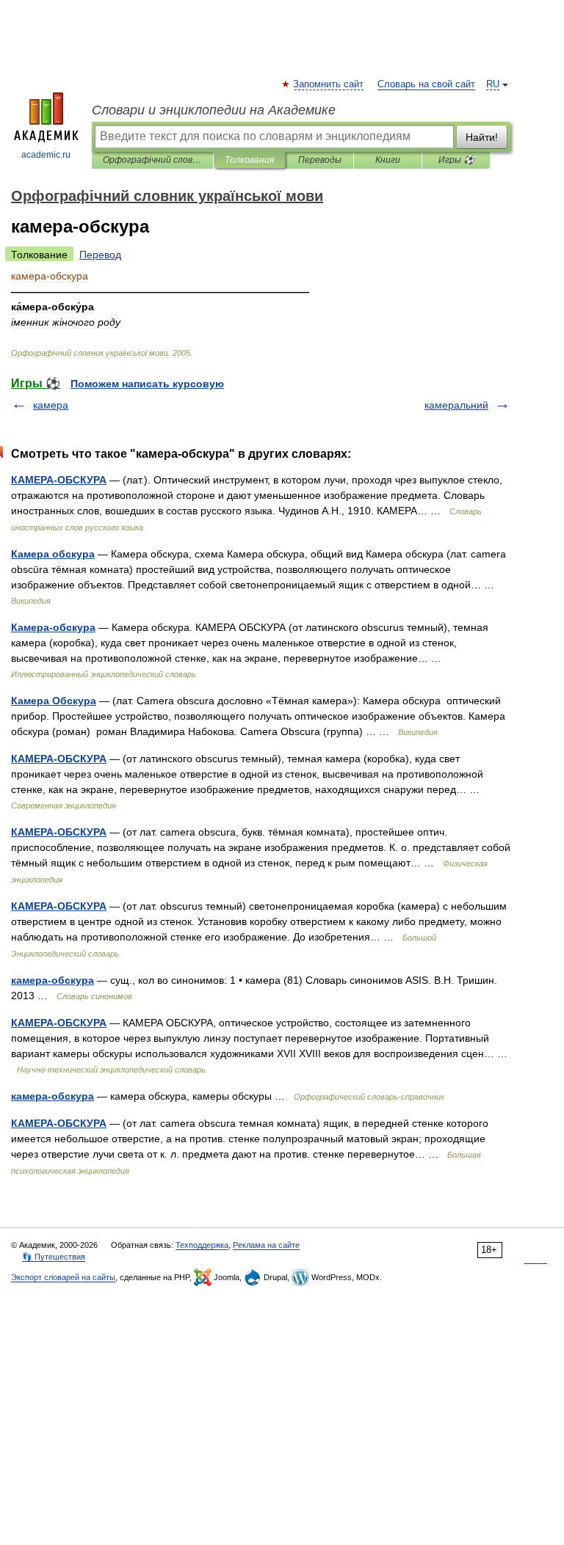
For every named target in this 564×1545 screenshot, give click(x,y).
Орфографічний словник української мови (152, 160)
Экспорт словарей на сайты (63, 1277)
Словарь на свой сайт (426, 84)
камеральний (456, 405)
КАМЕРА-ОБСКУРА (58, 480)
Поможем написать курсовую (147, 384)
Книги (387, 160)
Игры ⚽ (456, 160)
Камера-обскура (53, 627)
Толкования (249, 160)
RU (492, 84)
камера (50, 405)
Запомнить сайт (329, 84)
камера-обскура (52, 980)
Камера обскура (53, 554)
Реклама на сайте (266, 1245)
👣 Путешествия (53, 1256)
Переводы (319, 160)
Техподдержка (202, 1245)
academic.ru (45, 155)
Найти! (482, 137)
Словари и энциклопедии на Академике (214, 110)
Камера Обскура (53, 700)
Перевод (100, 254)
